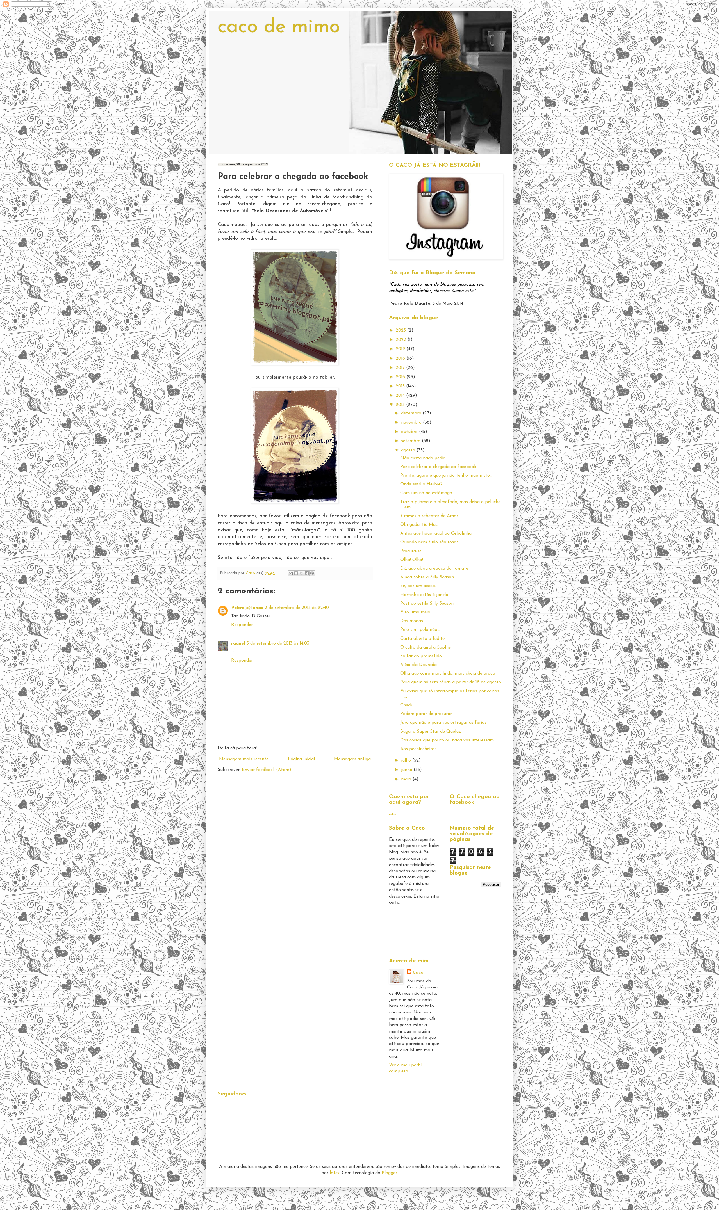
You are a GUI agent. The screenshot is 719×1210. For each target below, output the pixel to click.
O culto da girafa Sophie (425, 647)
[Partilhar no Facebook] (307, 573)
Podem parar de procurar (426, 714)
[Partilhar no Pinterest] (312, 573)
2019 (401, 349)
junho (407, 770)
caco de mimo (279, 27)
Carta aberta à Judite (422, 638)
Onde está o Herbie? (421, 484)
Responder (242, 625)
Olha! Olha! (411, 560)
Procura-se (411, 551)
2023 (401, 330)
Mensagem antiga (352, 759)
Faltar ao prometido (421, 656)
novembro (412, 422)
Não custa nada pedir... (423, 458)
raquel (238, 643)
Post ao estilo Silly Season (427, 603)
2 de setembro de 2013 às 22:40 (297, 608)
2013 (401, 405)
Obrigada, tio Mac (419, 524)
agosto (409, 450)
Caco (418, 972)
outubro (410, 432)
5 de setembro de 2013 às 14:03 (278, 643)
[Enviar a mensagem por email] (290, 573)
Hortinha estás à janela (424, 595)
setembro (411, 441)
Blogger (389, 1173)
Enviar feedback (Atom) (266, 770)
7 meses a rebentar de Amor (429, 516)
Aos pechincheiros (418, 749)
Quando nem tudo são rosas (429, 542)
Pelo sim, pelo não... (420, 629)
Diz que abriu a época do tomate (434, 568)
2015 (401, 386)
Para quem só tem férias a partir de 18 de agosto (450, 682)
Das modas (411, 621)
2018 (401, 358)
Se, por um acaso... (419, 586)
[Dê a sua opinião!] (296, 573)
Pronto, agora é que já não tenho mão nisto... (446, 475)
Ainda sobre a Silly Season (427, 577)
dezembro (412, 413)
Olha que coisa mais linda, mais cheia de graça (447, 673)
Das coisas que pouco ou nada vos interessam (447, 740)
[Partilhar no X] (301, 573)
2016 (401, 377)
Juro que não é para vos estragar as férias (443, 722)
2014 (401, 395)
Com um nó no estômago (426, 493)
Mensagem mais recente (244, 759)
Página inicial (301, 759)
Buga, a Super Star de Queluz (430, 731)
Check (406, 705)
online (393, 814)
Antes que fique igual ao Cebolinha (436, 533)
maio (407, 779)
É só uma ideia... (416, 612)
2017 (401, 368)
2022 (402, 339)
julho (406, 760)
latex (335, 1173)
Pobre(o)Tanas (247, 608)
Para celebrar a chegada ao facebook (438, 467)
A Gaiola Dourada (418, 665)
